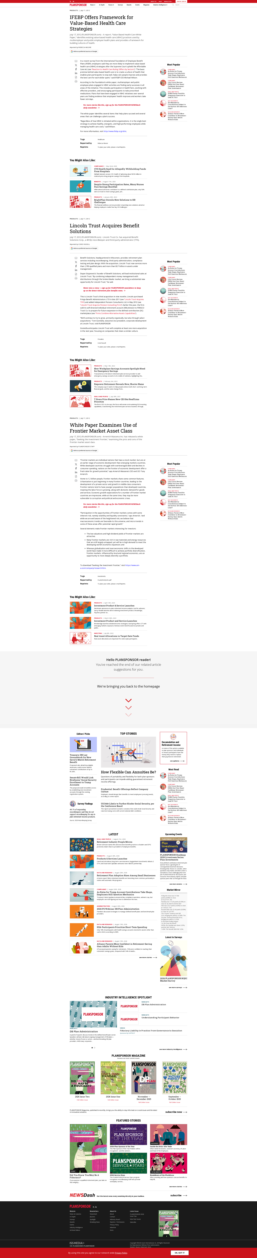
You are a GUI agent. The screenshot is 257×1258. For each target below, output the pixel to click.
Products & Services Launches (112, 858)
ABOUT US (153, 1)
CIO (71, 1246)
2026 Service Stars (117, 1175)
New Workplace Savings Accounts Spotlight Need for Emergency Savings (119, 369)
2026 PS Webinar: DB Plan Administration (118, 909)
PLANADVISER (78, 1246)
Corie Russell (84, 244)
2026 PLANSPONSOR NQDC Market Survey (173, 979)
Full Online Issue (82, 1100)
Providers (101, 339)
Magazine (146, 5)
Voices (110, 5)
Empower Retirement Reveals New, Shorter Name (119, 384)
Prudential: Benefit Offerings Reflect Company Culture (124, 790)
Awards (129, 5)
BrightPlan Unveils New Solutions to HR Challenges (114, 201)
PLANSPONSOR (89, 1246)
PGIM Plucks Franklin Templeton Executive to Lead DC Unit (176, 95)
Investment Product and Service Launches (115, 621)
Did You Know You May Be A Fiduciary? (84, 1176)
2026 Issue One (113, 1096)
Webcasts (73, 1028)
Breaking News (95, 1222)
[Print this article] (76, 81)
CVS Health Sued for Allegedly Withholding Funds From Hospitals (120, 170)
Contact (112, 1217)
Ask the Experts (173, 101)
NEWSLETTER (167, 1)
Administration (103, 906)
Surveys (120, 5)
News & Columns (75, 1214)
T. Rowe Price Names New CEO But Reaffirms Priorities (116, 400)
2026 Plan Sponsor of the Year (122, 1146)
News (92, 5)
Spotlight (93, 1219)
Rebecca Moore (84, 47)
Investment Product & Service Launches (114, 605)
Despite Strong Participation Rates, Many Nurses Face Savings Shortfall (119, 185)
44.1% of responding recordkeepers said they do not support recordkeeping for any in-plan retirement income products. (82, 813)
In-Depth (102, 5)
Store (111, 1230)
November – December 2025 (144, 1097)
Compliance (171, 69)
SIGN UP (184, 1)
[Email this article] (76, 61)
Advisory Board (115, 1219)
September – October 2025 (174, 1097)
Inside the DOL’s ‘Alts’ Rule (161, 1146)
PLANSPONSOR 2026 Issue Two (137, 1215)
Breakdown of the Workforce (162, 1175)
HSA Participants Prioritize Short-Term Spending (122, 925)
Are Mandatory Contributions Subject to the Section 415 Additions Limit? (177, 105)
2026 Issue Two (82, 1096)
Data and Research (174, 112)
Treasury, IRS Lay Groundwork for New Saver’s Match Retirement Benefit (83, 758)
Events (137, 5)
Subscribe (133, 1222)
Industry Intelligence (159, 5)
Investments (102, 576)
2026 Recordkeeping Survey (83, 820)
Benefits (97, 182)
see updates (174, 761)
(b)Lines (92, 1217)
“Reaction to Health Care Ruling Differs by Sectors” (113, 69)
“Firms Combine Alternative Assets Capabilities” (115, 313)
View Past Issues (135, 1219)
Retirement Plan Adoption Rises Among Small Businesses (126, 875)
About (112, 1214)
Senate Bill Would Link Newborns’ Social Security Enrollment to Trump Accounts (83, 781)
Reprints (122, 147)
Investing (98, 633)
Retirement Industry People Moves (114, 842)
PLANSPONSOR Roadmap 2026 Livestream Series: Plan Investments (173, 857)
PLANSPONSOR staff (86, 446)
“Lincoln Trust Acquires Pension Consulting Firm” (101, 305)
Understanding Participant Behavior (91, 1031)
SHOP (160, 1)
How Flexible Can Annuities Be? (128, 772)
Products (74, 10)
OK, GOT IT (180, 1253)
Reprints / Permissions (117, 1222)
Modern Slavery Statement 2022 (140, 1247)
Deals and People (173, 91)
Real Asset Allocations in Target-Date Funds (116, 636)
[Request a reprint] (76, 77)
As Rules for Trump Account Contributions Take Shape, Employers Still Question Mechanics (177, 74)
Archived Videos (75, 1230)
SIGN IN (179, 1)
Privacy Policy (114, 1225)
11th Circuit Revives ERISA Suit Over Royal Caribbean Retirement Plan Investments (176, 85)
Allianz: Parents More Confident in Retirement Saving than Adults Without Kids (177, 116)
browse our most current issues (128, 1058)
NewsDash (93, 1214)
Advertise (113, 1227)
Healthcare (101, 139)
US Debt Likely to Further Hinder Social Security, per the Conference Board (127, 804)
